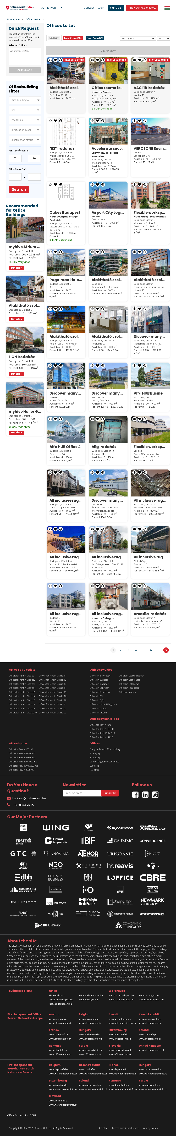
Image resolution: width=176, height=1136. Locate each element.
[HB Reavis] (120, 865)
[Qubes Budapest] (66, 195)
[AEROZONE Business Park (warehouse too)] (150, 131)
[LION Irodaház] (25, 340)
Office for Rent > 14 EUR (101, 737)
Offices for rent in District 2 (22, 679)
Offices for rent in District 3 (22, 683)
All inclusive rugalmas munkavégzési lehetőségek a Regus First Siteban (66, 500)
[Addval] (23, 866)
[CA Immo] (120, 840)
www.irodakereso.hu (89, 1034)
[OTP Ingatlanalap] (120, 826)
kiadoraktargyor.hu (149, 995)
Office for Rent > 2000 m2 (21, 769)
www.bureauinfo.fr (58, 1034)
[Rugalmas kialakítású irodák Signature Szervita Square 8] (66, 262)
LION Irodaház (22, 356)
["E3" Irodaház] (66, 131)
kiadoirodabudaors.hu (60, 1003)
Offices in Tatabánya (129, 683)
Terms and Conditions (125, 1128)
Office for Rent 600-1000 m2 (23, 761)
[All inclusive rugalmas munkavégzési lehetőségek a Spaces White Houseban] (66, 596)
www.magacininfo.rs (149, 1084)
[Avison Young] (152, 890)
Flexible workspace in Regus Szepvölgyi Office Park (150, 212)
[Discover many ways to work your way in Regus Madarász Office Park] (150, 319)
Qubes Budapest (65, 212)
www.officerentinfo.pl (150, 1038)
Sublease (94, 765)
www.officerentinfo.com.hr (122, 1023)
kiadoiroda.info (56, 995)
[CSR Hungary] (47, 925)
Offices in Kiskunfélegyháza (103, 704)
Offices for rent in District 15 (52, 691)
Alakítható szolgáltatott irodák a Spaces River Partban (108, 336)
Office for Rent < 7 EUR (101, 724)
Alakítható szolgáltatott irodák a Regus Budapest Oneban (108, 279)
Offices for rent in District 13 (52, 683)
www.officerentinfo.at (60, 1023)
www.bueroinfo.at (58, 1018)
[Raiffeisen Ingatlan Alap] (152, 827)
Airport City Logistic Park (108, 212)
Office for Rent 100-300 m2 (22, 753)
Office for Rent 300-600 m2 (22, 757)
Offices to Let (33, 19)
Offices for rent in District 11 (52, 675)
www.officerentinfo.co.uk (151, 1050)
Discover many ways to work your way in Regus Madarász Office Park (150, 336)
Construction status (21, 139)
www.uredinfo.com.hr (120, 1018)
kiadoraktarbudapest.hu (121, 995)
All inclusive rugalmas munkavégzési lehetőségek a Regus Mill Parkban (150, 500)
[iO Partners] (88, 890)
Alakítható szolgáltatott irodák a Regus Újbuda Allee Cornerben (150, 279)
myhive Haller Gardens (25, 411)
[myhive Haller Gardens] (25, 395)
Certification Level (20, 130)
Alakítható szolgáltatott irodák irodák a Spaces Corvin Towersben (25, 305)
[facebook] (137, 793)
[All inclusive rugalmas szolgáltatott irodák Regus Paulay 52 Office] (108, 596)
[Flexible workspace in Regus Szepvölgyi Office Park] (150, 195)
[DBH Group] (23, 878)
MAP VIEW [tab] (109, 50)
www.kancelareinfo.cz (150, 1018)
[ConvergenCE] (152, 840)
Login (101, 7)
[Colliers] (55, 890)
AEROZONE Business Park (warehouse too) (150, 148)
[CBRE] (152, 877)
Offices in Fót (96, 696)
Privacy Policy (150, 1128)
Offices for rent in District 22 (52, 708)
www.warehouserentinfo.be (63, 1073)
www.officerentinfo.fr (60, 1038)
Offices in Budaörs (99, 679)
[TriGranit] (120, 853)
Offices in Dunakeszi (100, 691)
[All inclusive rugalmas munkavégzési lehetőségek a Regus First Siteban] (66, 482)
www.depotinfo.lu (58, 1084)
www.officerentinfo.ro (60, 1054)
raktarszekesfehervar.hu (151, 999)
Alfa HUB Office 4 (65, 446)
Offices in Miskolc (98, 708)
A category (95, 753)
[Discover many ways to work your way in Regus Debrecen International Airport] (108, 482)
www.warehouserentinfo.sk (63, 1104)
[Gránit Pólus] (152, 854)
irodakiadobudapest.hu (61, 999)
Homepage (13, 19)
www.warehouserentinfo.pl (93, 1089)
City (12, 110)
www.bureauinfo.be (89, 1018)
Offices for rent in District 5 (22, 691)
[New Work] (88, 878)
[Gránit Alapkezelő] (55, 841)
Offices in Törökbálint (129, 687)
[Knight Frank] (88, 902)
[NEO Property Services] (55, 866)
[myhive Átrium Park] (25, 230)
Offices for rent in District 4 (22, 687)
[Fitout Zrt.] (88, 865)
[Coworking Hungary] (128, 925)
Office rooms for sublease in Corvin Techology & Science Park (108, 87)
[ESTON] (120, 890)
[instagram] (156, 793)
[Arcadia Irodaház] (150, 596)
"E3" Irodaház (62, 148)
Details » (16, 268)
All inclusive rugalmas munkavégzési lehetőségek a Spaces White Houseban (66, 613)
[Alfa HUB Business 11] (150, 376)
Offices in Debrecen (99, 687)
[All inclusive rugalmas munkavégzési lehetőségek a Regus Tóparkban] (150, 539)
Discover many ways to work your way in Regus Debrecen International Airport (108, 500)
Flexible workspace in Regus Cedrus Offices (150, 446)
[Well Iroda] (55, 914)
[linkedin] (147, 793)
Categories (16, 120)
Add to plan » (25, 69)
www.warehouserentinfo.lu (63, 1089)
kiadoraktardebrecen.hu (121, 999)
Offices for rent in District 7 (22, 700)
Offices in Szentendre (129, 679)
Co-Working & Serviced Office (104, 761)
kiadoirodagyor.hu (88, 999)
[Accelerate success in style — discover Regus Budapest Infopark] (108, 131)
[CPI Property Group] (23, 827)
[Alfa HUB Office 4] (66, 429)
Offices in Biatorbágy (100, 675)
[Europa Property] (152, 913)
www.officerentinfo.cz (150, 1023)
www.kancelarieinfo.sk (120, 1050)
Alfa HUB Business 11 (150, 393)
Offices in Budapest (99, 683)
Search (19, 189)
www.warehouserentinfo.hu (153, 1073)
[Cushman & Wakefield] (23, 889)
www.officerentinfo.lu (120, 1038)
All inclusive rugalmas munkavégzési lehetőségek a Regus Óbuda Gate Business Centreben (108, 557)
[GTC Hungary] (23, 854)
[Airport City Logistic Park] (108, 195)
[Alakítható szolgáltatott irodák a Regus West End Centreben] (66, 319)
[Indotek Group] (88, 827)
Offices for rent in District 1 (22, 675)
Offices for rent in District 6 (22, 696)
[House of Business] (55, 878)
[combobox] (52, 7)
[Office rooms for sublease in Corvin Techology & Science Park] (108, 70)
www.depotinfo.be (58, 1069)
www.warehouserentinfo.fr (122, 1073)
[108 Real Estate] (55, 902)
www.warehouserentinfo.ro (123, 1089)
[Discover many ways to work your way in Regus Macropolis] (66, 376)
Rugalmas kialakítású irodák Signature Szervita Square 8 (66, 279)
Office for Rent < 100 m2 (21, 749)
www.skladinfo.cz (87, 1069)
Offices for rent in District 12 (52, 679)
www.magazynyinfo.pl (90, 1084)
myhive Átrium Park (25, 246)
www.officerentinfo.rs (90, 1054)
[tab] (54, 38)
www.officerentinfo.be (90, 1023)
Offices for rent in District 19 (52, 700)
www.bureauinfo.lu (118, 1034)
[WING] (55, 827)
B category (95, 757)
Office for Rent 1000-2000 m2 (23, 765)
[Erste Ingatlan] (23, 841)
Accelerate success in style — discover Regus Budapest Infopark (108, 148)
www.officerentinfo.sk (120, 1054)
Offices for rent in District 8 (22, 704)
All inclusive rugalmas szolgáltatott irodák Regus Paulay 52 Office (108, 613)
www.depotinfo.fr (118, 1069)
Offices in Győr (97, 700)
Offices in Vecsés (127, 691)
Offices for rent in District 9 (22, 708)
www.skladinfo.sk (58, 1100)
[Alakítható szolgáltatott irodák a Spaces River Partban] (108, 319)
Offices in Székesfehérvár (131, 675)
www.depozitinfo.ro (119, 1084)
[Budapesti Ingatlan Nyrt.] (88, 841)
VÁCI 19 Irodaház (149, 87)
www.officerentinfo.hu (90, 1038)
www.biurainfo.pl (147, 1034)
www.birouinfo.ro (58, 1050)
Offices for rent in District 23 (52, 712)
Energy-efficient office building (105, 749)
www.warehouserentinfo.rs (153, 1089)
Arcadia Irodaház (150, 613)
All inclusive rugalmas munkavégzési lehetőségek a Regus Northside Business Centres (66, 557)
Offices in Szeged (98, 712)
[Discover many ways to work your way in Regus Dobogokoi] (108, 376)
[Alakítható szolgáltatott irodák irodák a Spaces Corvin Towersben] (25, 289)
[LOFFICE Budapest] (120, 878)
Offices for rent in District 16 (52, 696)
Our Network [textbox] (48, 7)
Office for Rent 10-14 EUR (102, 733)
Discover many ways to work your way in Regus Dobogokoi (108, 393)
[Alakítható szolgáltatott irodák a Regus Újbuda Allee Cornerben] (150, 262)
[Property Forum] (120, 913)
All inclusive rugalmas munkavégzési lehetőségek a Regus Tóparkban (150, 557)
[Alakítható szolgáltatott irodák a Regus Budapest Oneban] (108, 262)
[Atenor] (88, 854)
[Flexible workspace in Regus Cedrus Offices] (150, 429)
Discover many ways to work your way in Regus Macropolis (66, 393)
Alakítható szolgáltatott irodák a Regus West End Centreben (66, 336)
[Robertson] (120, 901)
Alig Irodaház (104, 446)
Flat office (94, 769)
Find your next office (141, 7)
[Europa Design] (88, 913)
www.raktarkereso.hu (150, 1069)
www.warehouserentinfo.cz (93, 1073)
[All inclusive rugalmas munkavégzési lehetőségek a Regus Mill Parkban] (150, 482)
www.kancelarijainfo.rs (90, 1050)
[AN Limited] (23, 901)
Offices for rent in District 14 (52, 687)
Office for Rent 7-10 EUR (102, 728)
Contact (89, 7)
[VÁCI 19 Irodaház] (150, 70)
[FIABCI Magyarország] (23, 914)
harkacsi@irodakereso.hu (29, 798)
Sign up (115, 7)
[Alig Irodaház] (108, 429)
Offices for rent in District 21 (52, 704)
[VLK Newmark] (152, 902)
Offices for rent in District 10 (23, 712)
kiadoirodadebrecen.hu (91, 995)
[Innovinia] (55, 854)
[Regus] (152, 866)
